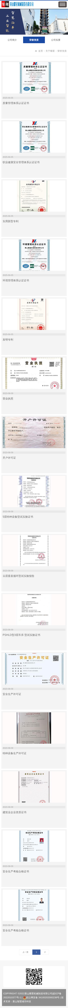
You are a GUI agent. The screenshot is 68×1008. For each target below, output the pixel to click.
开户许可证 (9, 457)
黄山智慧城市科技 (22, 1001)
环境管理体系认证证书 (16, 280)
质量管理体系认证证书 (16, 103)
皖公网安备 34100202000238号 (42, 997)
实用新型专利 (10, 221)
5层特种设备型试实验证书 (18, 516)
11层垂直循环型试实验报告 (18, 576)
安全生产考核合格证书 (16, 871)
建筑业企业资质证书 (14, 812)
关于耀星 (50, 51)
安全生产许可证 (12, 694)
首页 (40, 51)
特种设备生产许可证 (14, 753)
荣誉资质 (34, 40)
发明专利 (8, 339)
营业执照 (8, 398)
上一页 (25, 952)
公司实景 (55, 40)
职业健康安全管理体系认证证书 (21, 162)
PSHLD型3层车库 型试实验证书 (21, 635)
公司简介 (12, 40)
